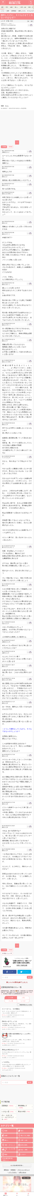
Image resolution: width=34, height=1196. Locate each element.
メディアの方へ (12, 1172)
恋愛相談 (8, 1106)
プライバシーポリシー (23, 1170)
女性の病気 (24, 1145)
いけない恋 (8, 1111)
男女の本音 (24, 1111)
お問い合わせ (22, 1172)
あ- (28, 21)
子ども (6, 106)
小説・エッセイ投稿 (10, 1149)
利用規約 (13, 1170)
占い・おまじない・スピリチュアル (8, 1117)
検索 (31, 3)
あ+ (32, 21)
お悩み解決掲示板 (7, 1159)
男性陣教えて (22, 1106)
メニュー (3, 3)
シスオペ (23, 1154)
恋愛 (2, 7)
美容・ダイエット (10, 1145)
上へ (17, 1195)
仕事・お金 (23, 7)
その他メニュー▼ (7, 953)
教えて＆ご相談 (25, 1135)
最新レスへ (5, 1195)
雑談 (6, 1154)
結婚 (11, 7)
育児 (7, 7)
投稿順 (4, 146)
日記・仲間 (24, 1149)
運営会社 (6, 1170)
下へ (28, 1195)
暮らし (16, 7)
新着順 (10, 146)
